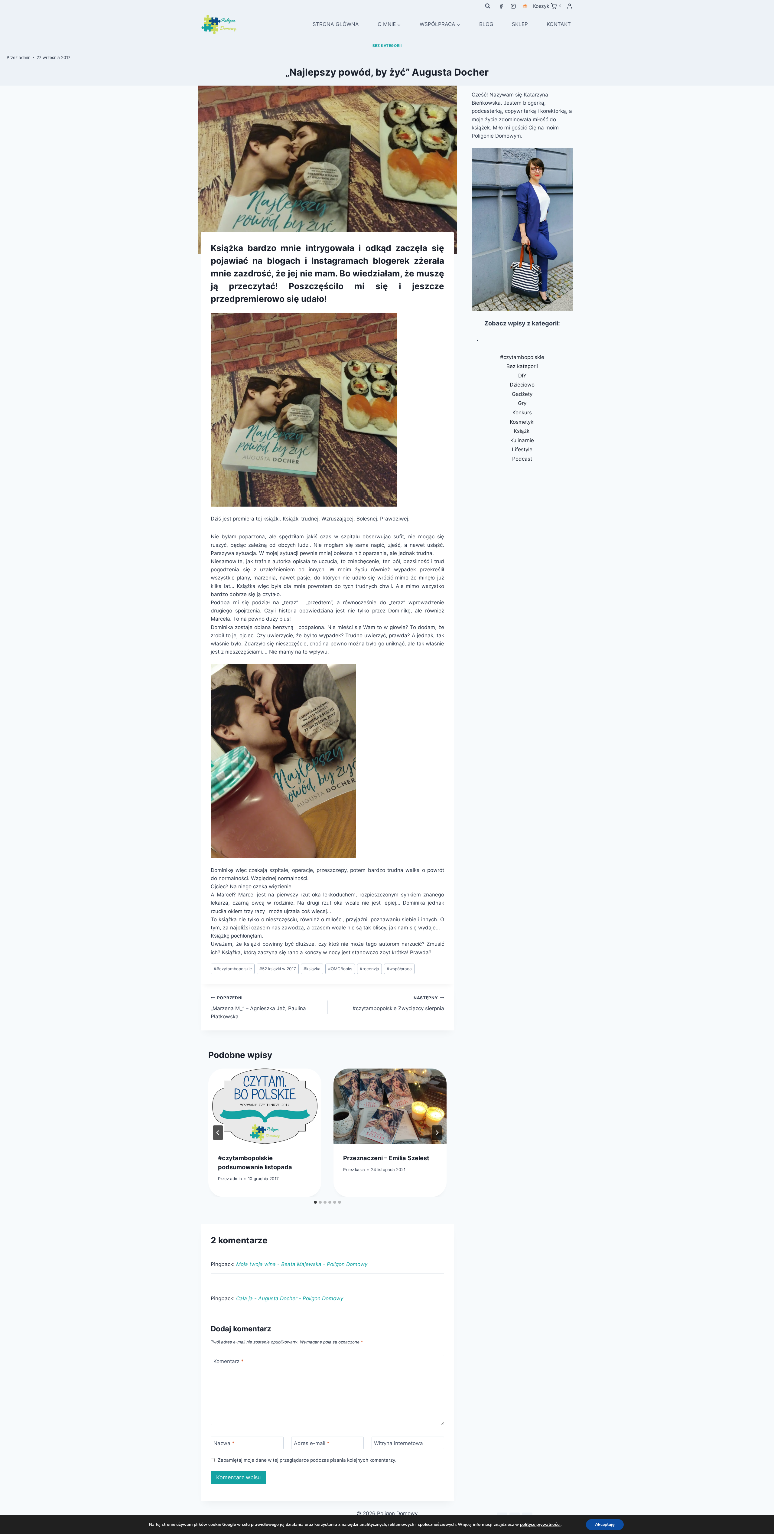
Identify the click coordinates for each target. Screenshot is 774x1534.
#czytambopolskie (233, 968)
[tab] (315, 1202)
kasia (360, 1169)
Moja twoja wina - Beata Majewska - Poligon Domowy (301, 1264)
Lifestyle (522, 449)
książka (312, 968)
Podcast (522, 459)
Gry (522, 403)
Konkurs (522, 413)
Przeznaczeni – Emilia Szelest (386, 1158)
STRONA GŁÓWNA (336, 24)
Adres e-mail (312, 1443)
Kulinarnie (522, 440)
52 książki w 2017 (277, 968)
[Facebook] (501, 6)
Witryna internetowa (398, 1443)
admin (25, 57)
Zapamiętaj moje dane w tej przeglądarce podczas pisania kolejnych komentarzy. (307, 1460)
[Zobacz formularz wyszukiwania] (487, 6)
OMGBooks (340, 968)
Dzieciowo (522, 385)
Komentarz (228, 1361)
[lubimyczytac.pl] (525, 6)
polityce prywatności (540, 1524)
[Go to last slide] (218, 1132)
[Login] (570, 6)
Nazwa (224, 1443)
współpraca (399, 968)
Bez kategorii (387, 45)
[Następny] (437, 1132)
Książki (522, 431)
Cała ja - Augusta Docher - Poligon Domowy (289, 1298)
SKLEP (520, 24)
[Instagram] (513, 6)
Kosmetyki (522, 422)
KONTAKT (559, 24)
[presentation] (264, 1106)
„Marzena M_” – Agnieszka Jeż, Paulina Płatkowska (258, 1007)
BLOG (486, 24)
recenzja (369, 968)
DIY (522, 376)
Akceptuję (605, 1524)
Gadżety (522, 394)
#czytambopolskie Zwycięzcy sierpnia (398, 1003)
